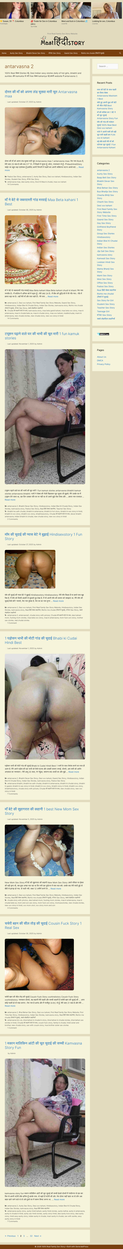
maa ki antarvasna (51, 618)
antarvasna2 (24, 615)
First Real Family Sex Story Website (46, 303)
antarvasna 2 (27, 177)
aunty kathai (63, 1211)
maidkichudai (69, 313)
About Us (101, 357)
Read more (53, 296)
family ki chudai (59, 1023)
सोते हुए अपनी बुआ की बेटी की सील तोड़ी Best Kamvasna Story (106, 105)
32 (31, 1236)
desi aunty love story (66, 1214)
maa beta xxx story (69, 311)
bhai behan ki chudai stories (58, 1020)
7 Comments (12, 794)
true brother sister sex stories (57, 1025)
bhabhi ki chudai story (69, 783)
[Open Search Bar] (120, 53)
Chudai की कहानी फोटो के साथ (17, 311)
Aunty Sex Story (16, 53)
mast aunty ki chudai (55, 1216)
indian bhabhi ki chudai (24, 516)
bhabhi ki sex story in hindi (71, 511)
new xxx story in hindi (54, 316)
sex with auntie (71, 1216)
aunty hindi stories (49, 1211)
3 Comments (12, 908)
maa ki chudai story (41, 313)
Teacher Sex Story (63, 509)
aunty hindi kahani (34, 1211)
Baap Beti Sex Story (106, 177)
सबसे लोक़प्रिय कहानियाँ (35, 308)
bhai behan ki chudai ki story (34, 1020)
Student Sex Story (18, 179)
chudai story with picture (40, 615)
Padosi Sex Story (14, 177)
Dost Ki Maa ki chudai (44, 182)
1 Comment (12, 623)
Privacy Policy (103, 364)
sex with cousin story (35, 1025)
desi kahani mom (36, 900)
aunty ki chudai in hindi (14, 1214)
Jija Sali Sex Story (105, 251)
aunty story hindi (50, 1214)
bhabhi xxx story (28, 514)
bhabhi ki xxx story (12, 514)
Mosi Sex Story (104, 279)
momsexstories (61, 903)
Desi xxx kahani (54, 177)
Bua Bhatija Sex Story (107, 191)
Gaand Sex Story (71, 53)
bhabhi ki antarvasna (34, 511)
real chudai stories (22, 620)
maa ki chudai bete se (23, 313)
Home (4, 53)
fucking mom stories (18, 618)
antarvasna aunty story (16, 1211)
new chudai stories (22, 316)
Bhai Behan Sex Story (27, 1012)
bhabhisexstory (42, 514)
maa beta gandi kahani (51, 311)
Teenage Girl (103, 311)
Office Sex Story (105, 283)
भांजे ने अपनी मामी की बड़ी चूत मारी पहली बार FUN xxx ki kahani (106, 135)
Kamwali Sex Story (106, 258)
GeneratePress (81, 1246)
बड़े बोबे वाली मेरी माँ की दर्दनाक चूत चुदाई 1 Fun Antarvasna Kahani (106, 144)
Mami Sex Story (104, 275)
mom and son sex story (27, 903)
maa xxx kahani (60, 182)
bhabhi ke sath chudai (16, 511)
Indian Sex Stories (46, 305)
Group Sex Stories (105, 233)
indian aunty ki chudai (37, 1216)
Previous (10, 1236)
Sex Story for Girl (105, 300)
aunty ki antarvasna (77, 1211)
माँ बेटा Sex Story (55, 53)
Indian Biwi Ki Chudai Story (27, 305)
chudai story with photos (17, 900)
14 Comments (13, 184)
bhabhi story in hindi (60, 786)
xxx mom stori (29, 905)
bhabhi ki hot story (52, 511)
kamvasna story (61, 305)
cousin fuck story (45, 1023)
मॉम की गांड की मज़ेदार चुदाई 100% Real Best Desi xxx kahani (107, 125)
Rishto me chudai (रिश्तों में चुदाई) (92, 53)
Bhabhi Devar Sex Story (35, 53)
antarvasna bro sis (14, 1020)
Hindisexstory (66, 177)
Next (37, 1236)
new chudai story (38, 316)
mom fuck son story (68, 618)
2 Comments (12, 519)
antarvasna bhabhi (14, 783)
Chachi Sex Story (105, 202)
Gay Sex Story (104, 223)
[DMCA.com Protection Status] (103, 335)
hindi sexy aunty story (19, 1216)
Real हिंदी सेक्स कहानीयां (47, 509)
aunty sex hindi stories (33, 1214)
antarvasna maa (13, 182)
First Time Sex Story (107, 216)
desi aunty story (27, 182)
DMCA (100, 360)
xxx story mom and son (45, 905)
